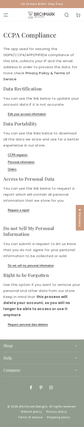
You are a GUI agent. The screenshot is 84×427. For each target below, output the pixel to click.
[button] (66, 15)
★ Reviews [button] (80, 217)
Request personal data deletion (28, 324)
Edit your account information (27, 114)
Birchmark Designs (33, 406)
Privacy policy (56, 412)
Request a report (18, 210)
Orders (12, 169)
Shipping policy (58, 417)
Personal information (21, 162)
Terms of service (30, 417)
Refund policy (31, 412)
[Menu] (6, 15)
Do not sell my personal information (31, 265)
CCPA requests (18, 155)
